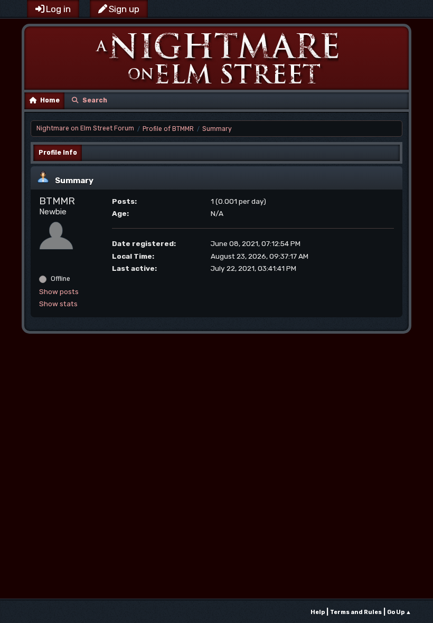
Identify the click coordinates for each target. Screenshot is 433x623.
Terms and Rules (356, 612)
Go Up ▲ (399, 612)
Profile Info (58, 152)
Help (317, 612)
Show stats (58, 303)
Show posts (59, 291)
